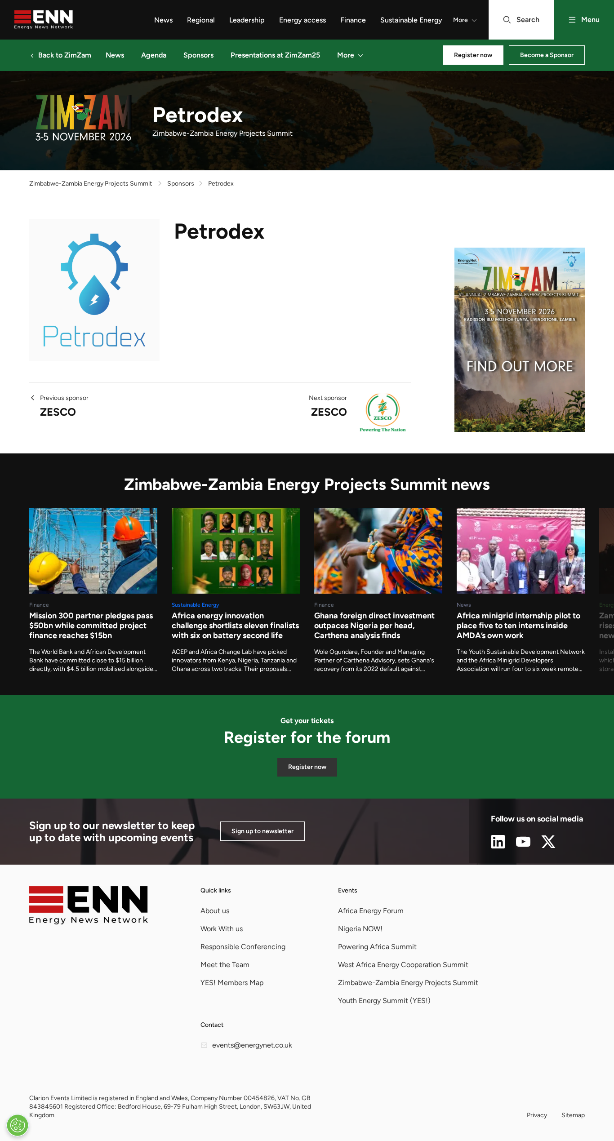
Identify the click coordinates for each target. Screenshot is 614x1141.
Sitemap (573, 1115)
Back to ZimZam (64, 55)
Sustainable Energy (411, 20)
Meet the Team (224, 964)
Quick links (215, 890)
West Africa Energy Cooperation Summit (403, 964)
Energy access (302, 20)
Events (347, 890)
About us (214, 910)
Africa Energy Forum (371, 910)
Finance (353, 20)
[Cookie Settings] (17, 1125)
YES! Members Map (231, 982)
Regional (201, 20)
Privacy (537, 1115)
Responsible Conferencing (242, 946)
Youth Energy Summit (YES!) (384, 1000)
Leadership (247, 20)
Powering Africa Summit (377, 946)
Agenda (153, 55)
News (163, 20)
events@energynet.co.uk (252, 1045)
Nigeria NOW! (360, 928)
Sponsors (198, 55)
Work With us (221, 928)
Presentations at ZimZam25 (275, 55)
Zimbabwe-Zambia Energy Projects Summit (90, 183)
